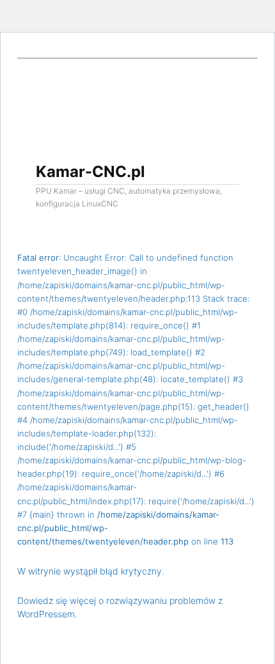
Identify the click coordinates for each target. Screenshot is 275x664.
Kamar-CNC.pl (90, 171)
